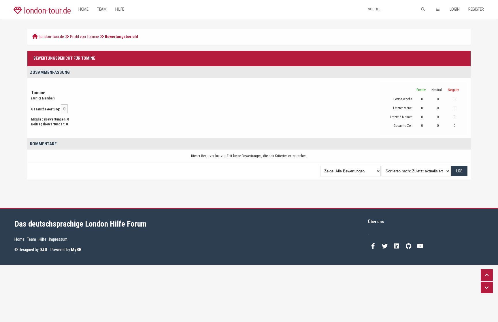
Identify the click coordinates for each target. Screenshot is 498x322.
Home (83, 9)
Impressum (58, 239)
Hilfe (119, 9)
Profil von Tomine (84, 36)
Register (476, 9)
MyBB (76, 249)
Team (101, 9)
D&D (43, 249)
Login (455, 9)
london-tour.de (46, 11)
